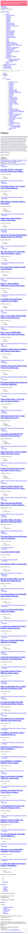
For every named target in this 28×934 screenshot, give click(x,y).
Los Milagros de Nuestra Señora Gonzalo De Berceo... (12, 733)
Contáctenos (3, 6)
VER (24, 2)
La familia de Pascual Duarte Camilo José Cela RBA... (11, 300)
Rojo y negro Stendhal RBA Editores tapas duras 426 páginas (13, 333)
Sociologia (8, 18)
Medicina (8, 46)
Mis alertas (5, 913)
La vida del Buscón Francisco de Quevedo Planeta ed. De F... (12, 807)
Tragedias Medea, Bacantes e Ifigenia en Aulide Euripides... (12, 521)
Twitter (5, 888)
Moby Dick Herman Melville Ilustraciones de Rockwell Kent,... (13, 504)
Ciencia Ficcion (9, 34)
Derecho (8, 21)
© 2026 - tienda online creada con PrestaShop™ (11, 932)
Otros (7, 62)
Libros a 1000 (9, 61)
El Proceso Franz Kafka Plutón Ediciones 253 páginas (12, 641)
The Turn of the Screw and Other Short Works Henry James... (13, 252)
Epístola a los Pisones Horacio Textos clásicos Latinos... (12, 791)
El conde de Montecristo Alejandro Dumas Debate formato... (13, 595)
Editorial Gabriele (13, 60)
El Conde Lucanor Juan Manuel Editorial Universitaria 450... (12, 719)
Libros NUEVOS (10, 15)
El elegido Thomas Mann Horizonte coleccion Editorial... (14, 537)
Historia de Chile (10, 23)
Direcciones (6, 911)
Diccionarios (9, 52)
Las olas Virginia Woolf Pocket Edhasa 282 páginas (12, 610)
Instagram (5, 890)
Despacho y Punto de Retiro (9, 64)
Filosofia (8, 16)
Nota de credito (6, 909)
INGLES (8, 57)
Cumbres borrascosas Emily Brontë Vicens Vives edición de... (14, 367)
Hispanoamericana (10, 32)
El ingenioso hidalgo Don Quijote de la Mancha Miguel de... (14, 383)
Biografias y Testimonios (12, 43)
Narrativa (8, 28)
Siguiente (6, 882)
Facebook (5, 887)
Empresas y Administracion (12, 47)
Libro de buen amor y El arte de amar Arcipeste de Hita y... (12, 400)
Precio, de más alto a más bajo (14, 161)
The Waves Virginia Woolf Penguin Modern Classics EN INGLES (14, 236)
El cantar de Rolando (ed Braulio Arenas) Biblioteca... (13, 835)
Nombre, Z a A (16, 160)
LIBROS (6, 14)
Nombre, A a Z (9, 160)
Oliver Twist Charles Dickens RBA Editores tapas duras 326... (13, 317)
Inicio (4, 78)
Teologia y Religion (10, 48)
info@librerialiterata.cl (15, 929)
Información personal (8, 907)
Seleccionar (4, 158)
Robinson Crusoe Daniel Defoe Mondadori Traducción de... (12, 850)
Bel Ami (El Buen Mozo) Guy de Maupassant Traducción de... (12, 580)
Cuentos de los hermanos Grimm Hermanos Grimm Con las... (13, 469)
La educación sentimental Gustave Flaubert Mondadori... (13, 864)
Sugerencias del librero (11, 56)
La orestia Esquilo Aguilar (10, 552)
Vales (4, 912)
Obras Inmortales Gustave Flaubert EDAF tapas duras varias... (14, 453)
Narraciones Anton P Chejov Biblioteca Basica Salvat (11, 672)
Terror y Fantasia (10, 36)
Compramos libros (7, 68)
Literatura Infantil (7, 66)
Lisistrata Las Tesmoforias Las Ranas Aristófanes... (12, 748)
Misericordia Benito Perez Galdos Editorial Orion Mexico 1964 (13, 687)
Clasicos (8, 29)
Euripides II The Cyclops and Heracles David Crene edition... (12, 170)
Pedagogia (8, 27)
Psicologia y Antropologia (12, 25)
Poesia (7, 38)
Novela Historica (10, 33)
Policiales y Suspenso (11, 37)
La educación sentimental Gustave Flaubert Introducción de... (13, 627)
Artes (7, 39)
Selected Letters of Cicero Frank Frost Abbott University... (13, 417)
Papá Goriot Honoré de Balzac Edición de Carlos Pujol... (12, 777)
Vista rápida (4, 166)
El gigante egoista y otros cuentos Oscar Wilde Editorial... (13, 187)
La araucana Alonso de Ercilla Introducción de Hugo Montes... (12, 703)
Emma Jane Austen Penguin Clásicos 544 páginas (11, 219)
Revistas (8, 53)
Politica (8, 19)
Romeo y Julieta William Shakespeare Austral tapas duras (13, 284)
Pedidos (5, 908)
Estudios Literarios (10, 42)
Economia (8, 20)
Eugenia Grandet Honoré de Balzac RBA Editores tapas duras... (14, 350)
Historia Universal (10, 24)
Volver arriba (4, 884)
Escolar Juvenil (9, 50)
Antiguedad (9, 55)
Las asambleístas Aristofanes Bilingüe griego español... (11, 762)
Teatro (7, 41)
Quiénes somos (6, 65)
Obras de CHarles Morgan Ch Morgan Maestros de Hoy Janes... (13, 487)
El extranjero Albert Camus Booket (14, 564)
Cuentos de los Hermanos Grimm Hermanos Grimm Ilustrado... (13, 658)
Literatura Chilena (10, 30)
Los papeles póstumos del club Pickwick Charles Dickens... (12, 435)
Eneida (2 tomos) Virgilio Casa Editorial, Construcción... (12, 821)
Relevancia (3, 160)
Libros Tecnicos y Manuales (12, 51)
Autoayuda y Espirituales (13, 59)
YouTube (5, 889)
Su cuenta (3, 902)
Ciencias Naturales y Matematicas (14, 45)
